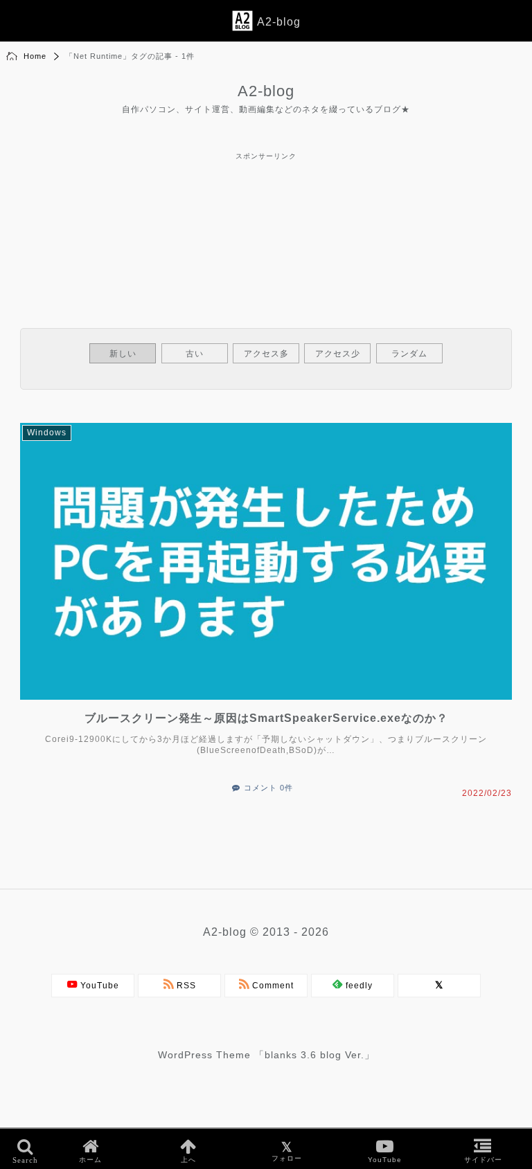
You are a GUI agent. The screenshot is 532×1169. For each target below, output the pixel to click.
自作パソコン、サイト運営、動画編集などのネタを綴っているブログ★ (266, 109)
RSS (185, 985)
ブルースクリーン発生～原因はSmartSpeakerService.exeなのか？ (266, 718)
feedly (358, 985)
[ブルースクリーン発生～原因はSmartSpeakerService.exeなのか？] (271, 703)
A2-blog (266, 91)
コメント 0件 (268, 787)
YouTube (98, 985)
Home (35, 56)
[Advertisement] (266, 194)
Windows (46, 432)
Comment (271, 985)
